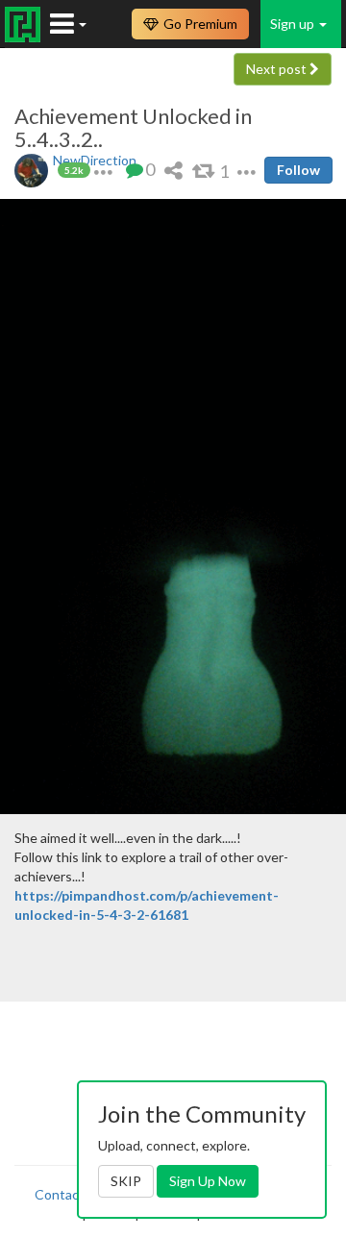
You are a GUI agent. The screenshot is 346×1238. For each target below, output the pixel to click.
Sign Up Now (207, 1181)
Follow (298, 169)
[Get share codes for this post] (173, 170)
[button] (103, 170)
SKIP (126, 1181)
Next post (277, 69)
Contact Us (69, 1194)
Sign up (293, 23)
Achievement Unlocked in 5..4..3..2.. (133, 128)
